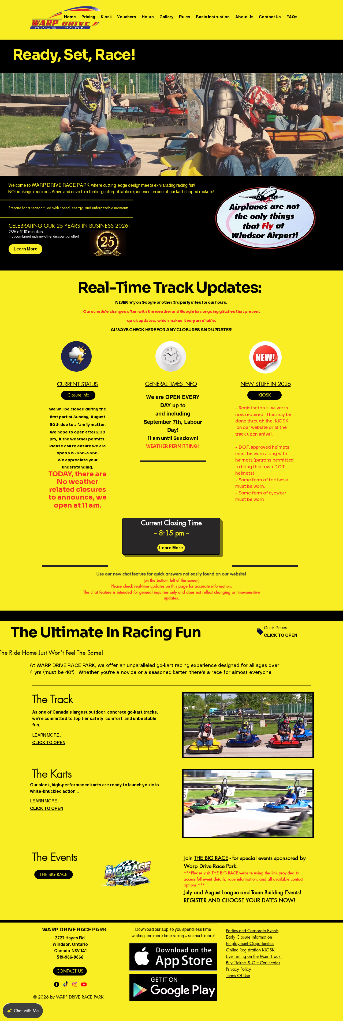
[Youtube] (84, 984)
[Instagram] (75, 984)
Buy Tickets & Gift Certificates (253, 963)
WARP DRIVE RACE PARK (74, 930)
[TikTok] (65, 984)
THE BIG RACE (211, 858)
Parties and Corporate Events (252, 931)
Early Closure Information (249, 937)
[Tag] (259, 631)
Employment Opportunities (250, 943)
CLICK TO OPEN (280, 635)
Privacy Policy (238, 969)
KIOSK (281, 421)
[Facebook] (56, 984)
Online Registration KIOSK (250, 950)
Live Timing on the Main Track (254, 956)
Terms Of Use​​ (238, 975)
